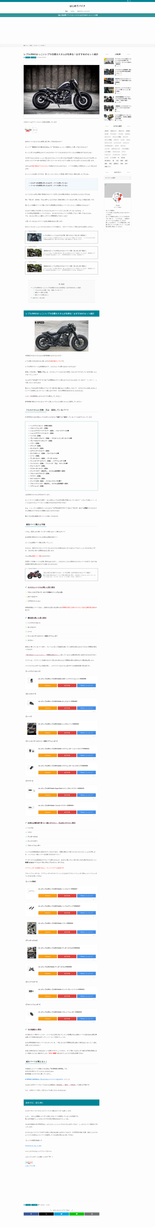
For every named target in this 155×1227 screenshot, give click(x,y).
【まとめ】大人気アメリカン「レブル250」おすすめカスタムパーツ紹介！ (67, 572)
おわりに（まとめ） (39, 298)
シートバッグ (117, 142)
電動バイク (108, 166)
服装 (106, 163)
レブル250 (33, 57)
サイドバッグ (108, 142)
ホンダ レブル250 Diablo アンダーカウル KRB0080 (55, 967)
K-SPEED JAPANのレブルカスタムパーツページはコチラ (44, 1079)
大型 (117, 160)
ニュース (107, 148)
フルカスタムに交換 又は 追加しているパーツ (49, 290)
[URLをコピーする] (91, 1213)
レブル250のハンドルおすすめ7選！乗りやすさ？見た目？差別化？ (64, 235)
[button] (31, 1213)
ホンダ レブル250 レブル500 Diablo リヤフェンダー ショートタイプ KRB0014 (63, 748)
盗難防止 (116, 163)
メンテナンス (116, 154)
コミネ (122, 140)
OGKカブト (114, 131)
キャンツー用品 (117, 137)
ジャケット (126, 142)
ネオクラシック (116, 148)
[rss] (128, 1)
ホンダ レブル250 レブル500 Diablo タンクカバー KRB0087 (57, 701)
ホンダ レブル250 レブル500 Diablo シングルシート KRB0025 (58, 724)
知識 (122, 163)
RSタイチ (121, 131)
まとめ (106, 134)
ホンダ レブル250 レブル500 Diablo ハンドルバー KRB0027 (57, 889)
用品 (110, 163)
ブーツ (123, 151)
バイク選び (108, 151)
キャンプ (125, 137)
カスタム (28, 57)
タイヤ (117, 145)
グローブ (116, 140)
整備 (122, 160)
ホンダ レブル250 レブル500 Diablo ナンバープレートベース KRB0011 (61, 989)
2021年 (106, 131)
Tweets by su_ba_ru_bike (33, 1146)
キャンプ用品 (108, 140)
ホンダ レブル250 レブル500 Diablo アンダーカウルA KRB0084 (59, 948)
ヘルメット (108, 154)
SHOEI (128, 131)
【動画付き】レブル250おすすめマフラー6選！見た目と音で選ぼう (64, 250)
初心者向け (108, 160)
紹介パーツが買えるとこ (42, 295)
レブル (48, 1205)
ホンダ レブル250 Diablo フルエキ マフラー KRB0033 (56, 805)
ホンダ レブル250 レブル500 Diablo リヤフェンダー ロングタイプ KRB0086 (63, 766)
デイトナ (123, 145)
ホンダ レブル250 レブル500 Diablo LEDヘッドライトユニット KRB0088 (62, 679)
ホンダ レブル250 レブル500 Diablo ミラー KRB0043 (55, 923)
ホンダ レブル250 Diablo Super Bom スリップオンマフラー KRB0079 (61, 788)
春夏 (126, 160)
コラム (128, 140)
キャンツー (108, 137)
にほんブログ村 (30, 1166)
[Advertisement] (77, 30)
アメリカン (113, 134)
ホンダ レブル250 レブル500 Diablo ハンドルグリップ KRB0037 (59, 906)
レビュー (124, 154)
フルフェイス (116, 151)
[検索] (130, 1)
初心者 (123, 157)
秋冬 (126, 163)
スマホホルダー (109, 145)
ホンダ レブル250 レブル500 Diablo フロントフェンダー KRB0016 (60, 1012)
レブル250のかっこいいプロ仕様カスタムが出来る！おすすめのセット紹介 (57, 287)
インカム (120, 134)
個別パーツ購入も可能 (41, 292)
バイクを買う (125, 148)
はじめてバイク (77, 6)
